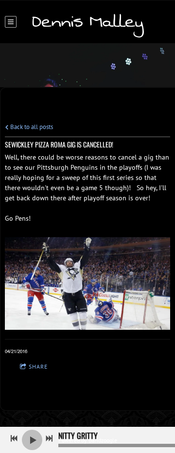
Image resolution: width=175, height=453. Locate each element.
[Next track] (49, 438)
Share (38, 366)
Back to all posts (31, 126)
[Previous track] (14, 438)
